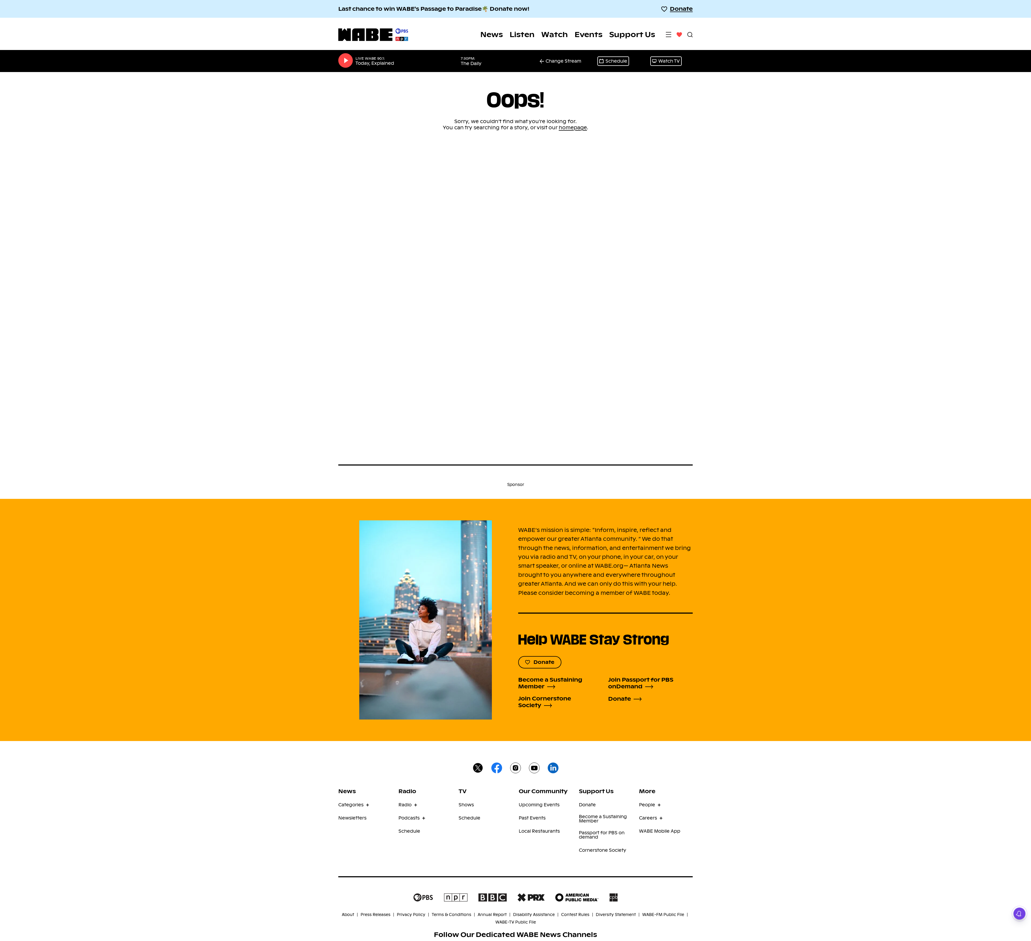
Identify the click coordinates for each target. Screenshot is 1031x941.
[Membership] (679, 34)
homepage (573, 127)
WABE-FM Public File (663, 914)
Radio (405, 805)
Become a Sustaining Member (550, 683)
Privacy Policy (411, 914)
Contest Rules (575, 914)
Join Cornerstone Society (544, 702)
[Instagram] (515, 769)
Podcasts (409, 818)
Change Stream (563, 61)
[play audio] (345, 61)
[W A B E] (373, 35)
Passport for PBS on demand (602, 835)
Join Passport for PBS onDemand (640, 683)
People (647, 805)
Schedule (616, 61)
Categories (351, 805)
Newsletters (352, 818)
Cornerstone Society (602, 850)
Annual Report (492, 914)
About (348, 914)
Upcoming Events (539, 805)
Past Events (532, 818)
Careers (648, 818)
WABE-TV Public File (515, 922)
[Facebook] (496, 769)
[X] (478, 769)
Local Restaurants (539, 831)
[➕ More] (668, 34)
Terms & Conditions (451, 914)
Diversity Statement (616, 914)
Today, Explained (374, 63)
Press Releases (375, 914)
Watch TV (669, 61)
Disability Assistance (534, 914)
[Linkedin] (553, 769)
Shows (466, 805)
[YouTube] (534, 769)
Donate (681, 8)
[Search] (690, 34)
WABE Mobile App (659, 831)
